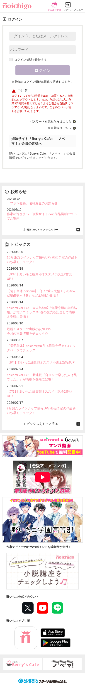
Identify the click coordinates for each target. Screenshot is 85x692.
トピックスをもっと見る (40, 424)
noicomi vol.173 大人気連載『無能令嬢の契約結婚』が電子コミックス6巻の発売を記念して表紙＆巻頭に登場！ (42, 312)
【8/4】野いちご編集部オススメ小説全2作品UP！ (42, 362)
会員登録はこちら (59, 128)
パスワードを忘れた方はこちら (50, 121)
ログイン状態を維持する (30, 59)
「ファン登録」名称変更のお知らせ (32, 203)
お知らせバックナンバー (40, 229)
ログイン (68, 9)
